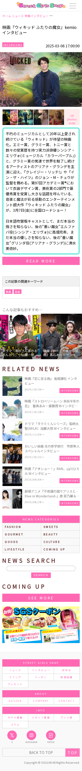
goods (11, 542)
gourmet (14, 534)
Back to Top (41, 752)
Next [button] (76, 336)
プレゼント (15, 684)
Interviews (12, 44)
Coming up (55, 549)
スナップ (15, 677)
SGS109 (15, 700)
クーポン (41, 677)
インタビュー (41, 670)
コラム (15, 724)
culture (52, 542)
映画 (8, 291)
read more (41, 261)
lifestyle (15, 549)
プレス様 (67, 717)
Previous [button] (5, 336)
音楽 (17, 291)
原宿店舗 (67, 677)
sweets (51, 527)
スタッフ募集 (41, 717)
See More (41, 598)
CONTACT (67, 700)
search (40, 575)
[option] (21, 336)
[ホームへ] (41, 5)
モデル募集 (15, 717)
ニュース (15, 670)
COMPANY (41, 700)
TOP (72, 752)
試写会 (66, 670)
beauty (51, 534)
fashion (13, 527)
